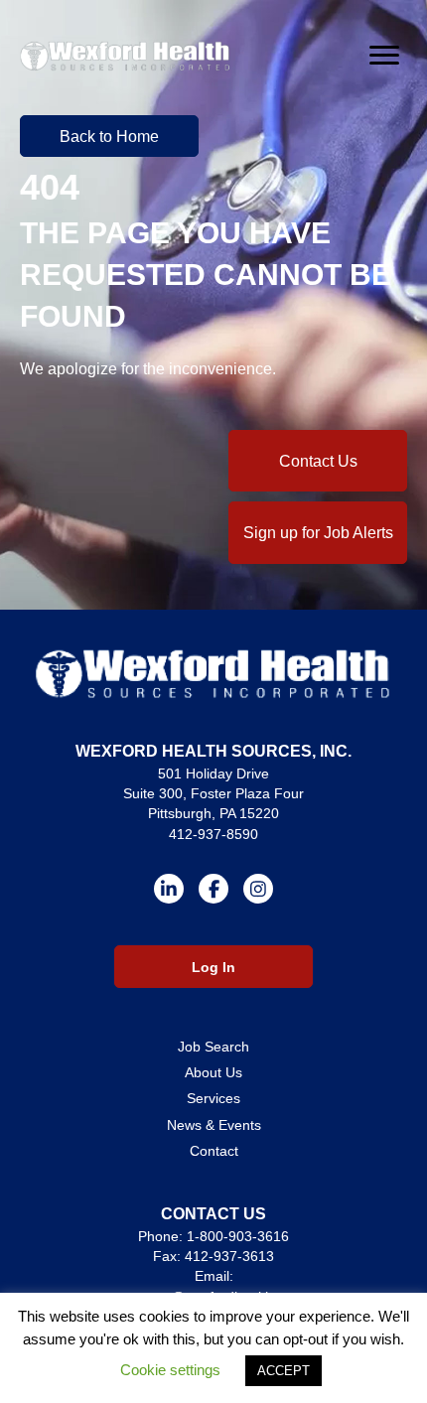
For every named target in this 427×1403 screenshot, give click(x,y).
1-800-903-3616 (238, 1236)
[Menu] (384, 55)
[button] (109, 136)
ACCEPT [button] (283, 1370)
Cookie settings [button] (170, 1369)
